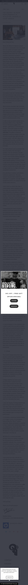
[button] (11, 584)
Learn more (9, 577)
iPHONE (14, 300)
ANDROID (14, 306)
